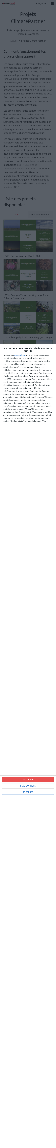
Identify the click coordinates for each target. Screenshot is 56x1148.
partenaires (19, 355)
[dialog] (28, 746)
